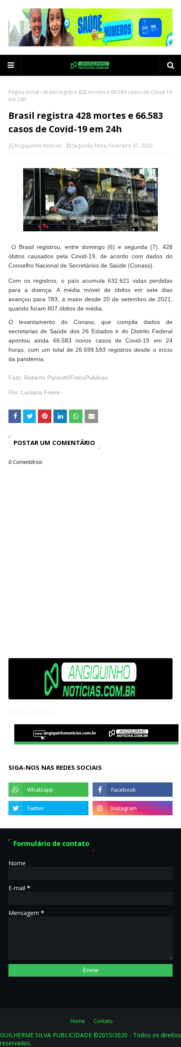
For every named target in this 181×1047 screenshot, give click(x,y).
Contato (103, 1021)
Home (77, 1021)
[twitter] (48, 808)
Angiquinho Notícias (38, 145)
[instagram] (133, 808)
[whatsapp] (48, 789)
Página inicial (23, 92)
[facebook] (133, 789)
